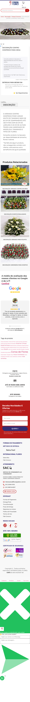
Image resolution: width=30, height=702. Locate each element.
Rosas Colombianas (19, 354)
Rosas (12, 354)
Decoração (8, 16)
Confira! (5, 283)
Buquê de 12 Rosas (21, 343)
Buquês (6, 349)
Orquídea (8, 354)
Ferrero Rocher (3, 354)
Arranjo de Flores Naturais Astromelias (8, 343)
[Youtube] (16, 525)
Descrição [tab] (9, 105)
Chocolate (27, 349)
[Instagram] (5, 525)
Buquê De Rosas (5, 345)
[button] (2, 3)
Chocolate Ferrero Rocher (6, 352)
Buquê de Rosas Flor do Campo (16, 347)
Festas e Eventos (16, 16)
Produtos (11, 580)
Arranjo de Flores (12, 341)
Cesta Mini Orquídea (21, 349)
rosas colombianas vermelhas (16, 356)
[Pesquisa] (27, 10)
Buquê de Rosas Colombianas (16, 345)
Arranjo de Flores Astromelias (21, 341)
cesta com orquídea (12, 349)
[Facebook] (10, 525)
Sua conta (26, 580)
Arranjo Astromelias (4, 341)
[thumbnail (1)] (15, 39)
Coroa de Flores (19, 351)
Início (2, 16)
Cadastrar (4, 580)
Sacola (18, 580)
